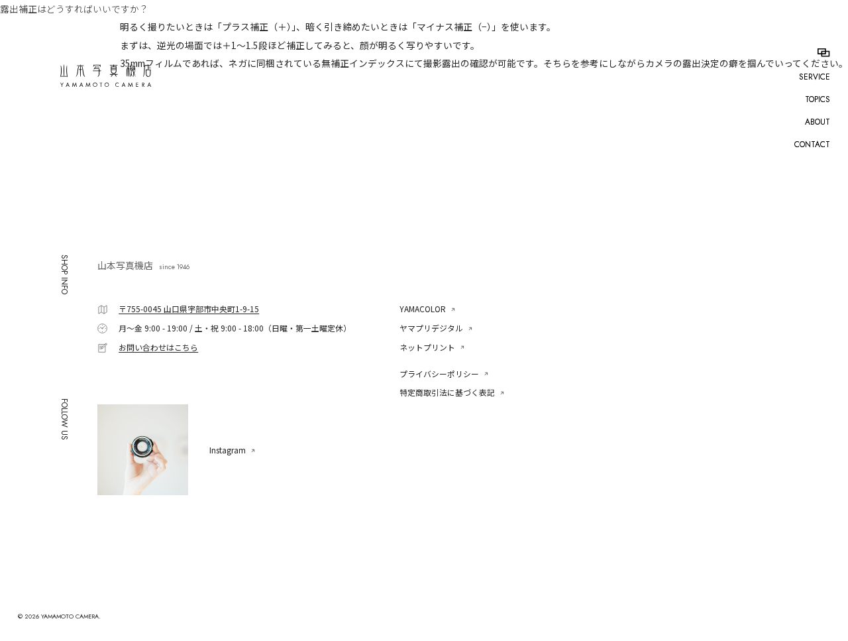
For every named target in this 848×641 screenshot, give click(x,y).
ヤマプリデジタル (431, 327)
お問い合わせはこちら (158, 347)
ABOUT (817, 122)
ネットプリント (427, 347)
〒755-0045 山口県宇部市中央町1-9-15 (189, 308)
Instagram (227, 450)
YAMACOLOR (422, 308)
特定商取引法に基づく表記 (447, 392)
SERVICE (814, 77)
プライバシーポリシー (439, 373)
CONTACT (812, 144)
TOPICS (817, 99)
